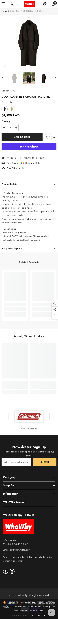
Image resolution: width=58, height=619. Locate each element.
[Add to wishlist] (48, 137)
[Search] (12, 4)
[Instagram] (12, 571)
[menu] (3, 4)
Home (4, 11)
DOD (13, 90)
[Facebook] (5, 571)
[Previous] (2, 78)
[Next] (55, 78)
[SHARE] (54, 137)
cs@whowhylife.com (20, 549)
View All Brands (29, 428)
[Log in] (45, 4)
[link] (15, 309)
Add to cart (22, 137)
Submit (45, 462)
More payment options (29, 152)
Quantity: (6, 121)
